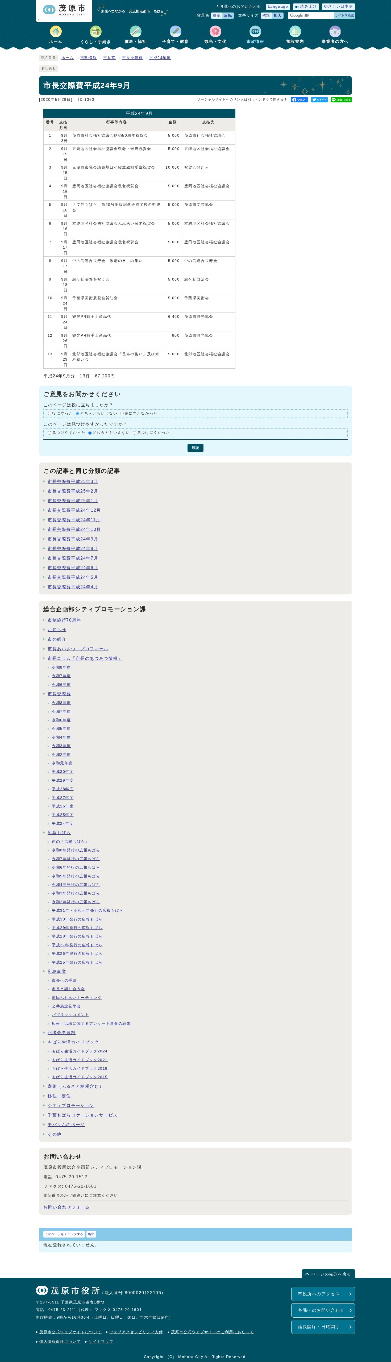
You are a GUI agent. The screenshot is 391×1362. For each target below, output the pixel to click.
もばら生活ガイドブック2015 (80, 1077)
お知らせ (57, 629)
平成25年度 (63, 815)
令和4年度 (61, 737)
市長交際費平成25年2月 (73, 491)
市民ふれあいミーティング (77, 998)
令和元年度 (62, 763)
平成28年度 (63, 789)
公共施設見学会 (66, 1006)
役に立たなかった (141, 413)
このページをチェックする (64, 1234)
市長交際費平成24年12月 (74, 510)
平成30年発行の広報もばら (77, 919)
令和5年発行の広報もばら (76, 876)
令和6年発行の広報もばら (76, 867)
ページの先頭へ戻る (331, 1274)
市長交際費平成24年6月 (73, 567)
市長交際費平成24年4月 (73, 587)
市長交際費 (132, 58)
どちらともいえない (98, 413)
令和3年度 (61, 746)
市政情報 (88, 58)
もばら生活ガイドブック (73, 1042)
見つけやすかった (68, 433)
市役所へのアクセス (319, 1294)
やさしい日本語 (338, 7)
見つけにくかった (153, 433)
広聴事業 (57, 971)
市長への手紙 (64, 980)
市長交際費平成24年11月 (74, 520)
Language (278, 7)
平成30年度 (63, 772)
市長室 (109, 58)
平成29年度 (63, 780)
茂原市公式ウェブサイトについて (70, 1332)
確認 (195, 448)
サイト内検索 (344, 15)
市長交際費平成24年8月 (73, 548)
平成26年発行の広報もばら (77, 954)
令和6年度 (61, 685)
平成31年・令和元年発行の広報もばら (87, 911)
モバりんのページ (66, 1124)
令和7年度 (61, 676)
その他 (55, 1134)
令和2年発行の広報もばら (76, 902)
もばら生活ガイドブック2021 (80, 1060)
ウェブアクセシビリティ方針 (136, 1332)
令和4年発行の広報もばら (76, 885)
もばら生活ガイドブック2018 (80, 1069)
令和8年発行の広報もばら (76, 850)
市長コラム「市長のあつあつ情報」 (85, 658)
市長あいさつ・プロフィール (78, 649)
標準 (217, 16)
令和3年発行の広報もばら (76, 893)
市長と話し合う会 (68, 989)
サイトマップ (101, 1342)
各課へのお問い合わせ (240, 7)
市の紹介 (57, 639)
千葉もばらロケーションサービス (83, 1115)
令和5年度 (61, 729)
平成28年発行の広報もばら (77, 936)
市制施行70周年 (64, 620)
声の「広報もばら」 (70, 842)
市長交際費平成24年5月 (73, 577)
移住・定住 (59, 1096)
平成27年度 (63, 798)
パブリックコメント (70, 1015)
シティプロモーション (71, 1105)
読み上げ (308, 7)
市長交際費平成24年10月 (74, 529)
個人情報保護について (60, 1342)
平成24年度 (160, 58)
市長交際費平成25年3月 (73, 481)
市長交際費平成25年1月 (73, 500)
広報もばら (59, 832)
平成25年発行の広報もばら (77, 962)
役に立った (62, 413)
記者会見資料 (62, 1032)
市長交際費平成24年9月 (73, 539)
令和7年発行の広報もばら (76, 859)
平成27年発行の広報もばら (77, 945)
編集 (91, 1234)
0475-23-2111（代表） (70, 1310)
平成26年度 (63, 806)
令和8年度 (61, 667)
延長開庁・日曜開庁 (319, 1326)
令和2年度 (61, 755)
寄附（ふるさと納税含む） (76, 1086)
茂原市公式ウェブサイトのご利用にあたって (212, 1332)
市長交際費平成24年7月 (73, 558)
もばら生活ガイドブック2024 (80, 1051)
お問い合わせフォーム (66, 1207)
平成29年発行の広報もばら (77, 928)
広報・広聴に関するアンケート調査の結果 (91, 1024)
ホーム (67, 58)
